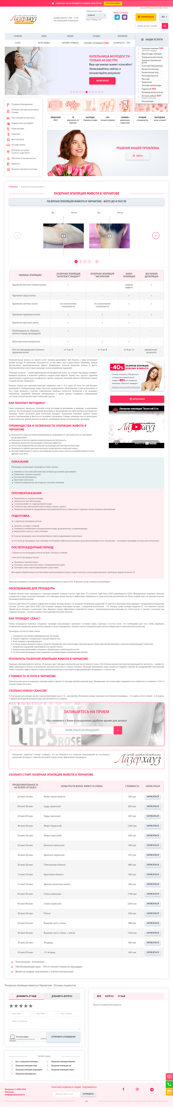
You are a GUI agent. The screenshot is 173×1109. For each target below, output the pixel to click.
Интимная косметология (152, 93)
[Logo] (25, 19)
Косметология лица (150, 69)
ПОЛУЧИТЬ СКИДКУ (113, 3)
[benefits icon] (55, 105)
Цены (43, 36)
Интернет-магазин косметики (24, 169)
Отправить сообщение (63, 1037)
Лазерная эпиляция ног (61, 1066)
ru (163, 17)
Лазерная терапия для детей (151, 62)
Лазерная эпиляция (152, 49)
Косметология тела (150, 73)
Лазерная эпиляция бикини (63, 1062)
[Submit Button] (165, 26)
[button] (71, 92)
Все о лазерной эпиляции (27, 1062)
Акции (70, 36)
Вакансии (15, 164)
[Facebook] (123, 1090)
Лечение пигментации (151, 86)
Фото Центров (17, 140)
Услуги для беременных (152, 66)
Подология (149, 89)
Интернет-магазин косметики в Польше (25, 111)
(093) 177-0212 (121, 13)
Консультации (148, 101)
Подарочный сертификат (22, 123)
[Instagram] (137, 1090)
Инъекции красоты (150, 76)
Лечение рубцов (151, 97)
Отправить (88, 1094)
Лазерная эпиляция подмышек (29, 1070)
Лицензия (15, 134)
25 (97, 262)
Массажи (145, 79)
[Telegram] (152, 1091)
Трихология (147, 82)
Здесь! (139, 156)
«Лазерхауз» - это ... (122, 43)
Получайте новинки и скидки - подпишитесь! (74, 1087)
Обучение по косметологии (23, 159)
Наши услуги (154, 39)
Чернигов (91, 15)
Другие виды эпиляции (152, 54)
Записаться (147, 17)
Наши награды (17, 129)
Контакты (122, 36)
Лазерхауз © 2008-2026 (15, 1089)
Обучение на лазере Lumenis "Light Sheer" (20, 151)
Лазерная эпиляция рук (26, 1074)
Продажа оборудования (22, 104)
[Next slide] (155, 235)
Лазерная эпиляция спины (62, 1070)
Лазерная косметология (152, 57)
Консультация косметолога (23, 118)
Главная (18, 36)
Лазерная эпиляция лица (26, 1066)
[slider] (63, 236)
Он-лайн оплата (18, 145)
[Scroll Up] (86, 1101)
